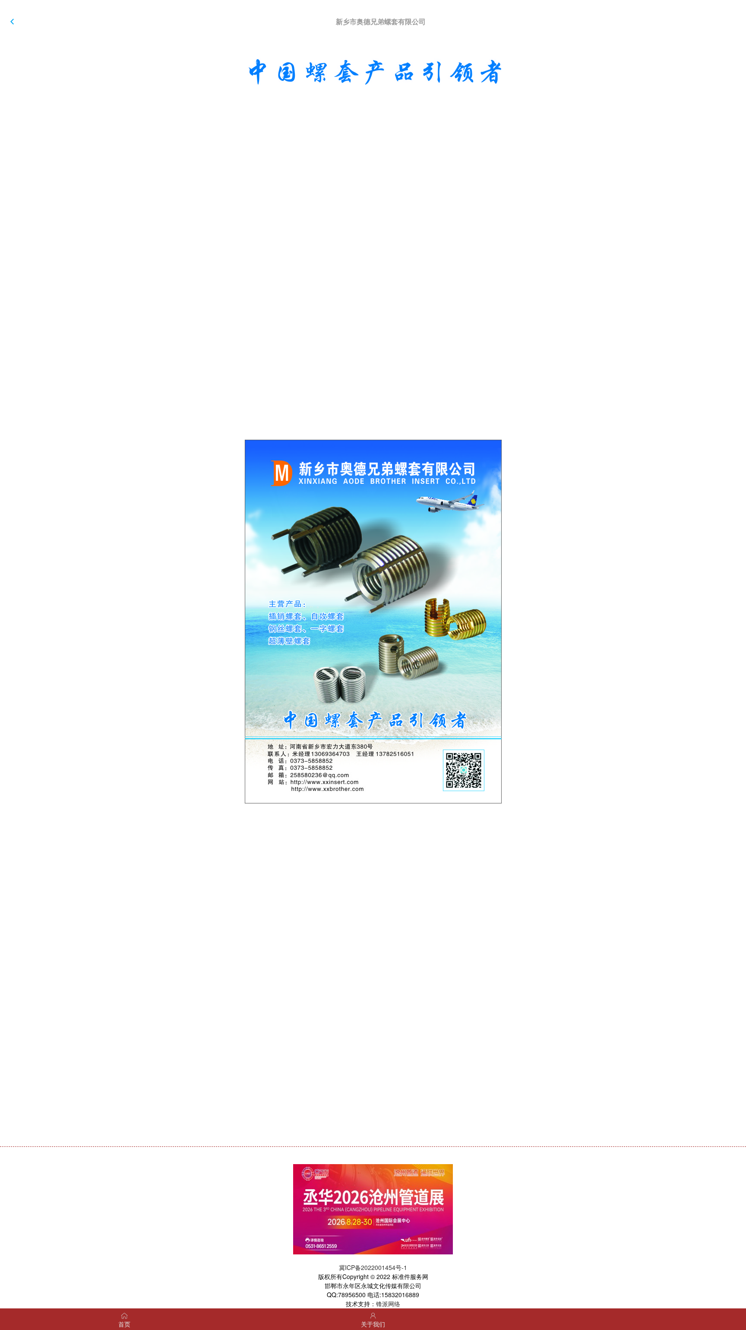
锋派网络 (388, 1303)
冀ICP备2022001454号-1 (373, 1267)
